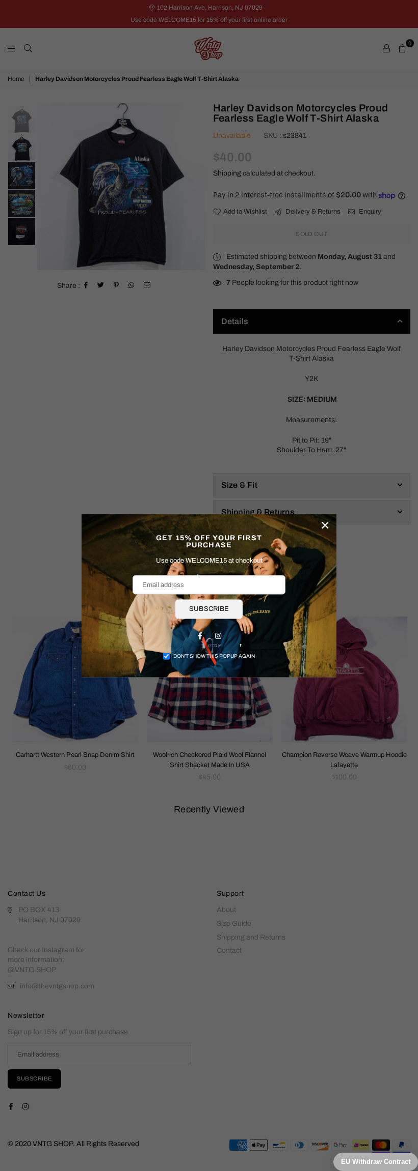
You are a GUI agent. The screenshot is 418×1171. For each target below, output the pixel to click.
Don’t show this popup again (214, 655)
